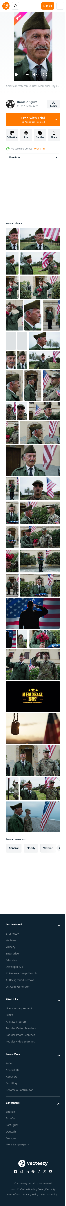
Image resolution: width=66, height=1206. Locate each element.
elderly (31, 1153)
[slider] (27, 74)
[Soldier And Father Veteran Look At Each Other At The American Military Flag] (26, 702)
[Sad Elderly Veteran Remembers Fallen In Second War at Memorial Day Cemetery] (29, 413)
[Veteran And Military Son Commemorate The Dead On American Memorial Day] (14, 521)
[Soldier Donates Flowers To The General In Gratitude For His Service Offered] (44, 549)
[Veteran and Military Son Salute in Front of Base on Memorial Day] (32, 945)
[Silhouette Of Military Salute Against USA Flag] (32, 1009)
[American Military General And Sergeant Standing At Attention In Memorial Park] (12, 1069)
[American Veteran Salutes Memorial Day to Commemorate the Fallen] (12, 335)
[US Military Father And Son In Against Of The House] (32, 1041)
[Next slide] (51, 1153)
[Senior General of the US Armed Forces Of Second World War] (14, 489)
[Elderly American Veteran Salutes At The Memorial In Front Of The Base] (14, 419)
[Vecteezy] (6, 6)
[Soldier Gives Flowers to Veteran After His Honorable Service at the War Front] (12, 774)
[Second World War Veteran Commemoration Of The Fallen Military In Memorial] (43, 445)
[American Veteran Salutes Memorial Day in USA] (12, 239)
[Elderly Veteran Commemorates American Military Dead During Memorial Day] (21, 547)
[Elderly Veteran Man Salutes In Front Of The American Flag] (14, 387)
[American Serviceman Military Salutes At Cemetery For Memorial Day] (29, 515)
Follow (53, 106)
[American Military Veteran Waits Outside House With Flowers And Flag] (12, 629)
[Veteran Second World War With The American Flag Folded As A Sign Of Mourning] (12, 678)
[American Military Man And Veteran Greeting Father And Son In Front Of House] (12, 822)
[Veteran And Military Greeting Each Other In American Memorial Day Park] (12, 287)
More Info (14, 157)
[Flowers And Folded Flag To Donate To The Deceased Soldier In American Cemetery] (21, 920)
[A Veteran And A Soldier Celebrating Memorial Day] (32, 1121)
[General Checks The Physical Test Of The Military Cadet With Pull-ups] (22, 900)
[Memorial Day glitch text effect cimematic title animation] (32, 977)
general (14, 1153)
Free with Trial (33, 119)
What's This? (40, 148)
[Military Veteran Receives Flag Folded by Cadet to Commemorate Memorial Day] (12, 726)
